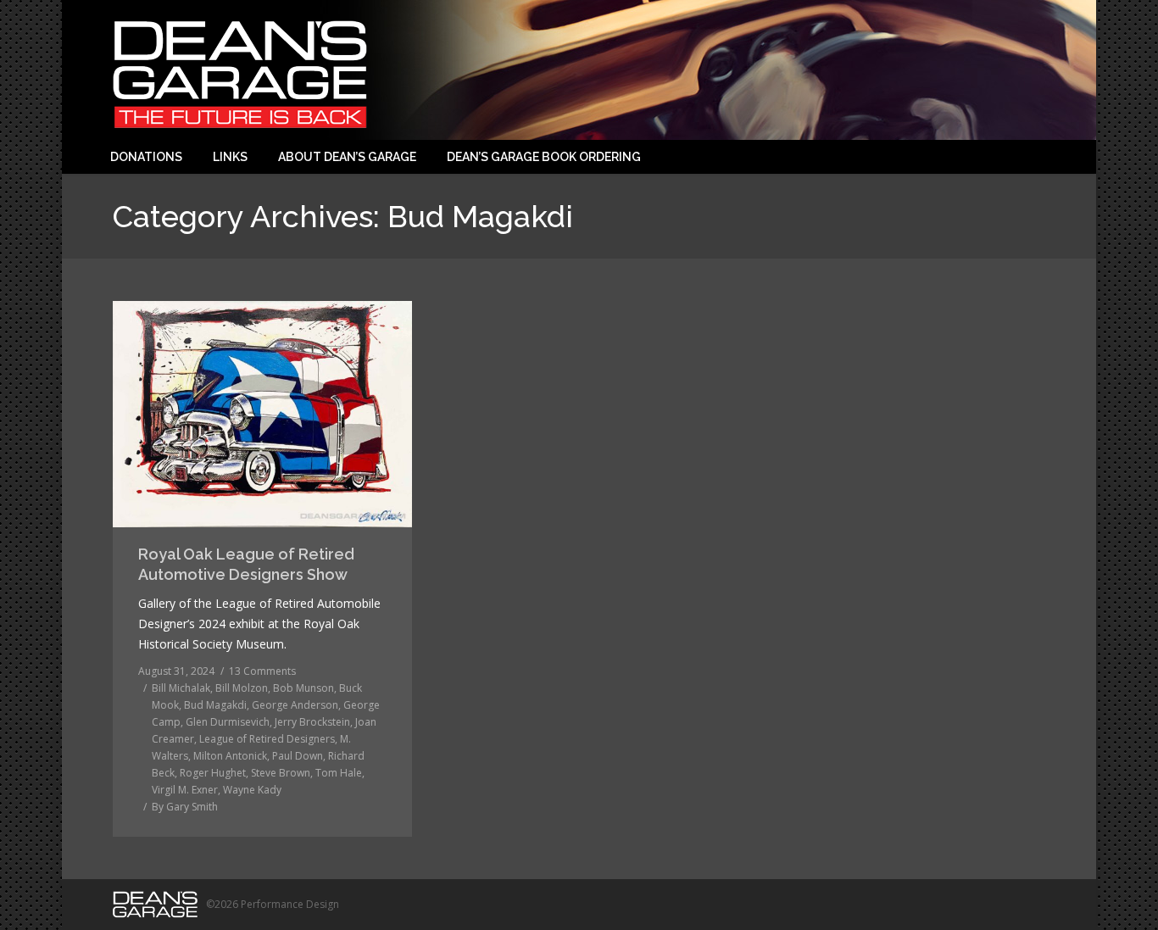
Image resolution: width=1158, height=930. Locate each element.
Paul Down (297, 756)
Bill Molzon (241, 688)
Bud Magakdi (215, 705)
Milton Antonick (230, 756)
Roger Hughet (213, 773)
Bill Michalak (181, 688)
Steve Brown (280, 773)
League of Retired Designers (267, 739)
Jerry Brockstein (312, 722)
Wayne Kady (252, 789)
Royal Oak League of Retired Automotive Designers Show (246, 564)
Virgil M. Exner (185, 789)
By (185, 806)
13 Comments (262, 671)
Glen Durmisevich (228, 722)
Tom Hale (338, 773)
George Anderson (295, 705)
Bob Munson (303, 688)
